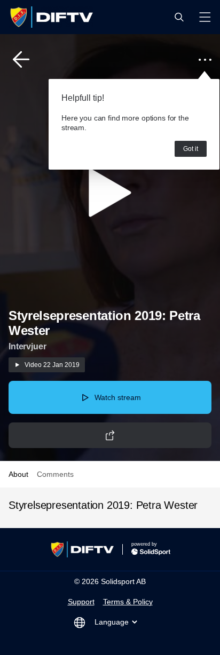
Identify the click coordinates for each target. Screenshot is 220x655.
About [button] (18, 474)
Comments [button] (55, 474)
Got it (190, 149)
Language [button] (112, 622)
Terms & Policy (128, 601)
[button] (179, 17)
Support (81, 601)
